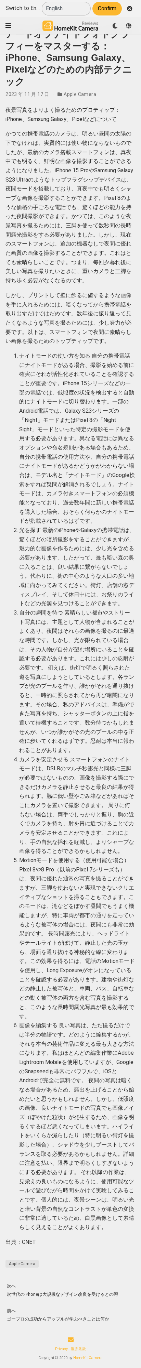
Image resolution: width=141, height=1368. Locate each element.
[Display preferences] (115, 26)
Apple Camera (80, 94)
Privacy (61, 1349)
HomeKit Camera (88, 1358)
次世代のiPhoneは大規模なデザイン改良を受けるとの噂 (62, 1294)
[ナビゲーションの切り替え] (8, 25)
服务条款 (78, 1349)
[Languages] (129, 26)
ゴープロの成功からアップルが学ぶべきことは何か (58, 1319)
